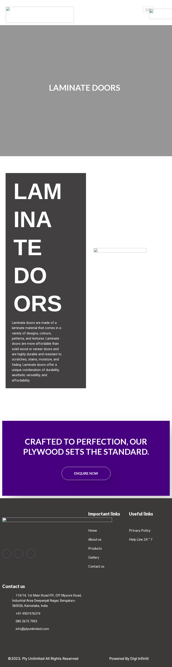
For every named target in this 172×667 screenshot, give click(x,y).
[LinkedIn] (30, 553)
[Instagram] (18, 553)
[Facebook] (6, 553)
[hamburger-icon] (148, 10)
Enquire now (86, 473)
